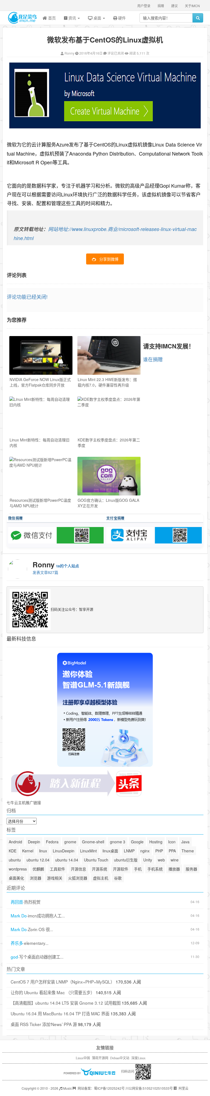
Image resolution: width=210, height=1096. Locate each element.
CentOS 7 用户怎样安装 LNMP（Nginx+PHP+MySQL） (63, 982)
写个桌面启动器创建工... (41, 957)
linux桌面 (110, 850)
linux (43, 850)
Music (67, 1088)
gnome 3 (117, 841)
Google (137, 841)
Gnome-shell (93, 841)
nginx (145, 850)
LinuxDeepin (63, 850)
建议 (174, 5)
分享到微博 (108, 259)
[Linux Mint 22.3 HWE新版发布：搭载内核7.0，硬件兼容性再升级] (109, 355)
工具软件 (57, 869)
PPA (172, 850)
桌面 (97, 18)
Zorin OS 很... (40, 929)
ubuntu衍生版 (126, 860)
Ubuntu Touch (96, 860)
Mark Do (19, 916)
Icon (172, 841)
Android (15, 841)
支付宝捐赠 (115, 517)
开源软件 (120, 869)
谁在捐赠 (153, 359)
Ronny (69, 53)
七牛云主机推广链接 (24, 802)
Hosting (155, 841)
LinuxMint (88, 850)
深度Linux (138, 1058)
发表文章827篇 (45, 572)
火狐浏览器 (77, 878)
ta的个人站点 (67, 565)
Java (185, 841)
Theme (188, 850)
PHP (159, 850)
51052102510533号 (158, 1088)
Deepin (34, 841)
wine (175, 860)
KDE (12, 850)
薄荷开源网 (100, 1058)
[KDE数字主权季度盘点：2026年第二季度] (109, 416)
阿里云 (183, 1088)
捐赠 (161, 5)
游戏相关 (54, 878)
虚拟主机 (100, 878)
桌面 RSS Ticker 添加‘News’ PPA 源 (44, 1024)
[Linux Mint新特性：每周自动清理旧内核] (41, 416)
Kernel (27, 850)
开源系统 (99, 869)
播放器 (174, 869)
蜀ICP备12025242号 (109, 1088)
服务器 (191, 869)
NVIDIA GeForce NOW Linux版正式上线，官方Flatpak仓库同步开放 (40, 382)
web (161, 860)
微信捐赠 (15, 517)
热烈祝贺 (32, 902)
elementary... (36, 943)
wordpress (18, 869)
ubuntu (15, 860)
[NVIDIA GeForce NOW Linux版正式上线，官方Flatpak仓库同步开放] (41, 355)
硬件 (121, 18)
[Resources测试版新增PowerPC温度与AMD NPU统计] (41, 476)
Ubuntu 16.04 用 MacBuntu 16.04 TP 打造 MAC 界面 (60, 1013)
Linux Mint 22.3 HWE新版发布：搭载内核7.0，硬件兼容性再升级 (107, 382)
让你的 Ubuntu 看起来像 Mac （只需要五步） (53, 992)
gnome (70, 841)
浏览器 (35, 878)
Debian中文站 (119, 1058)
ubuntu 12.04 (38, 860)
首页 (51, 18)
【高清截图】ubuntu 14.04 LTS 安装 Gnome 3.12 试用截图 (66, 1003)
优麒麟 (38, 869)
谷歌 (118, 878)
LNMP (129, 850)
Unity (147, 860)
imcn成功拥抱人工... (46, 916)
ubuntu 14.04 (66, 860)
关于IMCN (192, 5)
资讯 (72, 18)
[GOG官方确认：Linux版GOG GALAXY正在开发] (109, 476)
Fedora (52, 841)
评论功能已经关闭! (27, 296)
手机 (138, 869)
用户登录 (143, 5)
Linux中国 (83, 1058)
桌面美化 (16, 878)
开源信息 (78, 869)
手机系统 (155, 869)
